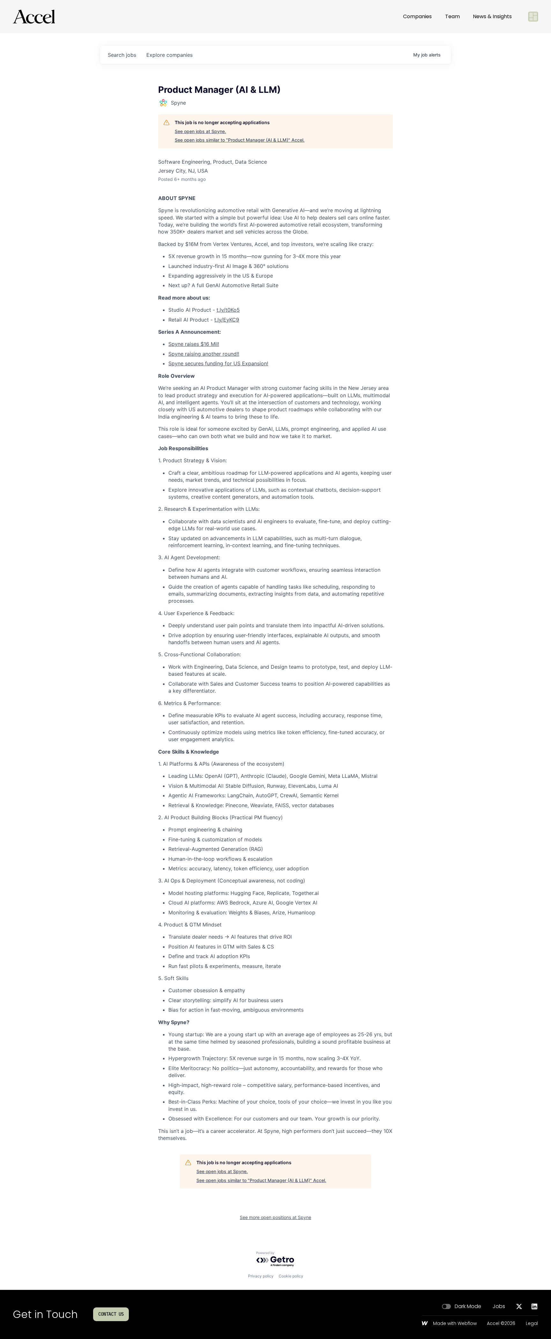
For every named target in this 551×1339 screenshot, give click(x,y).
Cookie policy (291, 1276)
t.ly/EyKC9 (226, 319)
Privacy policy (261, 1276)
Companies (417, 16)
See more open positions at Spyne (275, 1217)
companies (169, 55)
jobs (122, 55)
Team (452, 16)
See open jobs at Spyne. (200, 131)
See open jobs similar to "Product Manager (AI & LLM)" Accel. (240, 140)
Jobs (499, 1306)
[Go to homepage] (34, 16)
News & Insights (492, 16)
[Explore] (533, 16)
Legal (532, 1324)
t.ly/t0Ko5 (228, 310)
